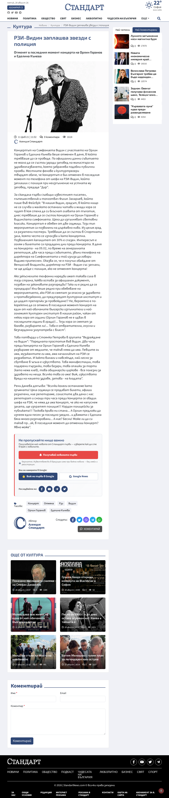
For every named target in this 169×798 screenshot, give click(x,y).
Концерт (33, 503)
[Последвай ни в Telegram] (158, 762)
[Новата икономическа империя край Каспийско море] (122, 58)
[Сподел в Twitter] (79, 520)
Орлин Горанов (37, 510)
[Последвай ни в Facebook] (133, 762)
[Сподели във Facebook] (73, 520)
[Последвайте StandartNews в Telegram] (20, 12)
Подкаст (67, 772)
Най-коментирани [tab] (146, 30)
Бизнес (127, 772)
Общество (49, 772)
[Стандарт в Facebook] (42, 489)
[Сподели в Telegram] (93, 520)
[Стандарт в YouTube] (49, 489)
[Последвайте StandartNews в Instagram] (12, 12)
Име (14, 693)
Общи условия (27, 794)
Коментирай (91, 529)
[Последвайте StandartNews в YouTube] (16, 12)
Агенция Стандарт (30, 141)
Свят (140, 772)
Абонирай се (16, 7)
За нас (13, 794)
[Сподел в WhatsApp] (99, 520)
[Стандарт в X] (64, 489)
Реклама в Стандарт (84, 794)
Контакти (107, 792)
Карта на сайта (122, 794)
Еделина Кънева (60, 510)
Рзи (61, 503)
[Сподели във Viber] (86, 520)
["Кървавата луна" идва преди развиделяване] (122, 112)
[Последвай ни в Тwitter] (150, 762)
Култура (55, 25)
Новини (43, 25)
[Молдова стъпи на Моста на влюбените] (33, 652)
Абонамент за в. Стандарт (145, 794)
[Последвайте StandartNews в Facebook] (8, 12)
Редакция (46, 792)
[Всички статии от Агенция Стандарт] (20, 523)
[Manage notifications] (161, 790)
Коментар (18, 706)
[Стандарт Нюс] (24, 764)
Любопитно (109, 772)
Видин (72, 503)
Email (63, 693)
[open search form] (158, 18)
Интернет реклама (61, 794)
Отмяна (49, 503)
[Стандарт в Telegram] (57, 489)
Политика (30, 772)
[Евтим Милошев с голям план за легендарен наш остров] (82, 652)
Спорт (153, 772)
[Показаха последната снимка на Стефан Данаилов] (33, 577)
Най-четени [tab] (123, 30)
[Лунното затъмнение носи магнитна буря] (122, 41)
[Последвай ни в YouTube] (142, 762)
